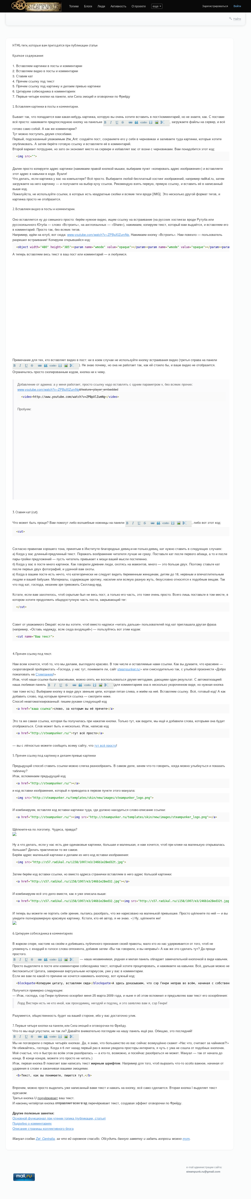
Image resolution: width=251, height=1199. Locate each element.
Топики (74, 6)
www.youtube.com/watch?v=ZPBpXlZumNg (48, 389)
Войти (237, 6)
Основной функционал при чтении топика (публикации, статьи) (59, 1118)
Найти (237, 19)
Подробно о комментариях (32, 1123)
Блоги (88, 6)
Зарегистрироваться (215, 6)
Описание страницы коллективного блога (43, 1128)
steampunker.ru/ (128, 669)
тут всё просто (105, 745)
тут (186, 1138)
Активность (118, 6)
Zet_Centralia (45, 1138)
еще (156, 6)
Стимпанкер (44, 674)
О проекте (139, 6)
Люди (101, 6)
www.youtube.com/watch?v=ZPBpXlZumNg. (98, 234)
